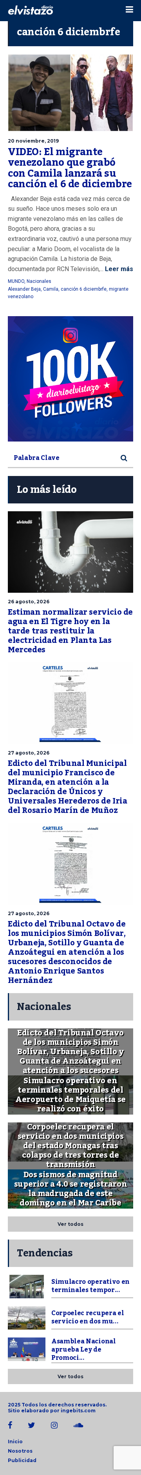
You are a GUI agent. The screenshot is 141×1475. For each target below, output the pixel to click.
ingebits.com (78, 1410)
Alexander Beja (24, 289)
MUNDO (16, 281)
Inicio (15, 1441)
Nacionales (39, 281)
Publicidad (22, 1460)
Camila (50, 289)
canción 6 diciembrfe (84, 289)
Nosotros (20, 1451)
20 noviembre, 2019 (33, 141)
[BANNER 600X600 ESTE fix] (70, 379)
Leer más (118, 269)
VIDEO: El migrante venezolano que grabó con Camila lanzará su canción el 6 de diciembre (70, 168)
